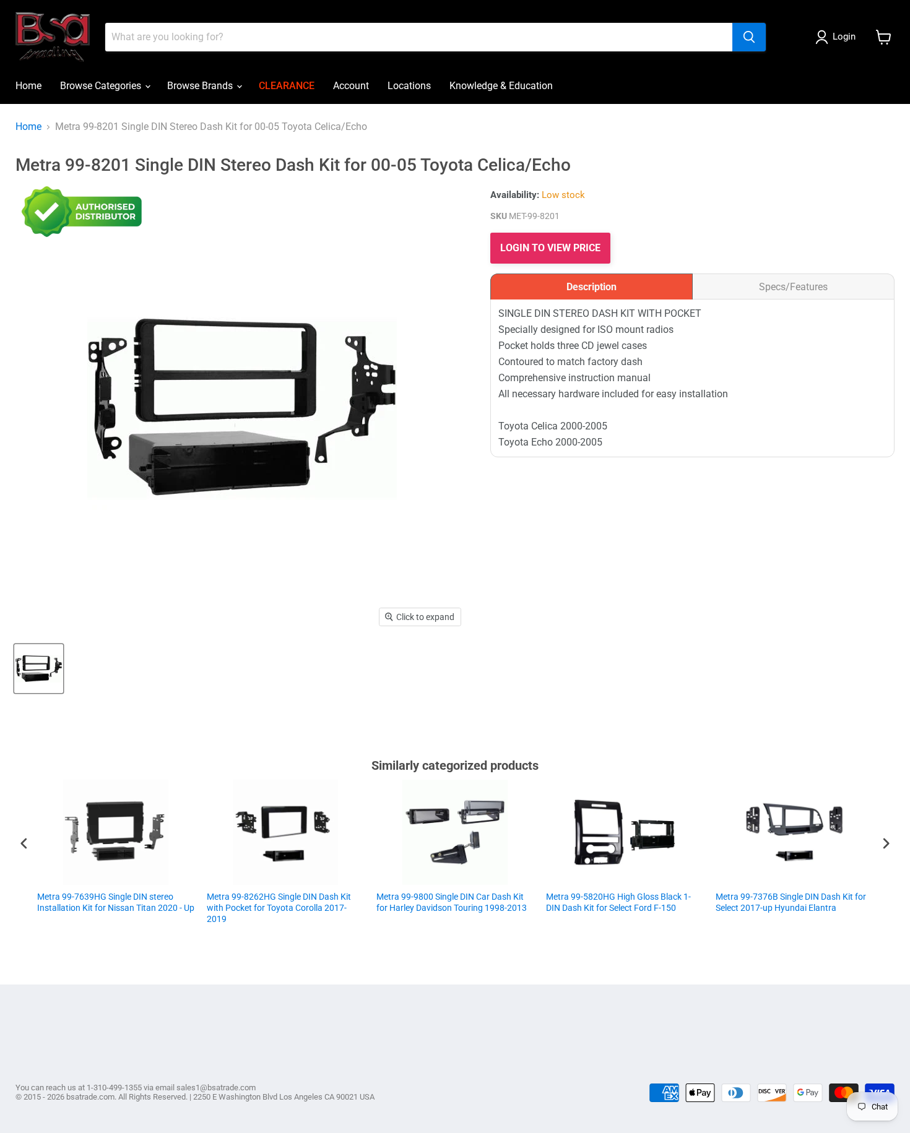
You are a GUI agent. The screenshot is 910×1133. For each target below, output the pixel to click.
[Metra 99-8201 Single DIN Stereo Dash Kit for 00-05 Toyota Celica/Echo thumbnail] (38, 668)
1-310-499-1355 (114, 1087)
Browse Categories (102, 86)
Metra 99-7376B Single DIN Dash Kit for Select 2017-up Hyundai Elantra (661, 902)
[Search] (749, 37)
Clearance (286, 86)
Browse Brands (201, 86)
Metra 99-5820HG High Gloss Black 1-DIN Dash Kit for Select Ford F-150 (488, 902)
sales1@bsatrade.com (216, 1087)
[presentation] (24, 843)
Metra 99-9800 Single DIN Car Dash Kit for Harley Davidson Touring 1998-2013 (321, 902)
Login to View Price (550, 248)
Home (28, 86)
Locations (409, 86)
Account (351, 86)
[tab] (591, 286)
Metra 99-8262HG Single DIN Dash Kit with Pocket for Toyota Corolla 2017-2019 (149, 908)
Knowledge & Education (501, 86)
